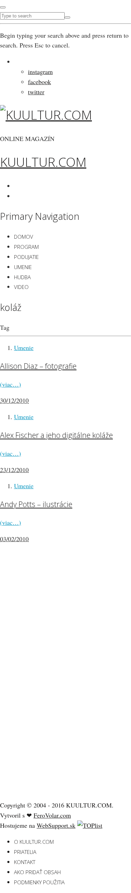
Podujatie (26, 256)
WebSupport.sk (56, 825)
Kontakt (24, 861)
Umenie (23, 266)
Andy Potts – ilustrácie (36, 504)
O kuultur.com (34, 841)
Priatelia (25, 851)
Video (21, 286)
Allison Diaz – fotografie (38, 366)
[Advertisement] (52, 685)
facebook (39, 81)
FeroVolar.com (52, 815)
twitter (36, 92)
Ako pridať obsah (37, 872)
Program (26, 246)
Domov (23, 236)
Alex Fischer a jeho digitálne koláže (56, 435)
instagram (40, 71)
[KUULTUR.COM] (46, 115)
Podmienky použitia (39, 882)
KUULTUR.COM (43, 162)
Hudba (22, 277)
